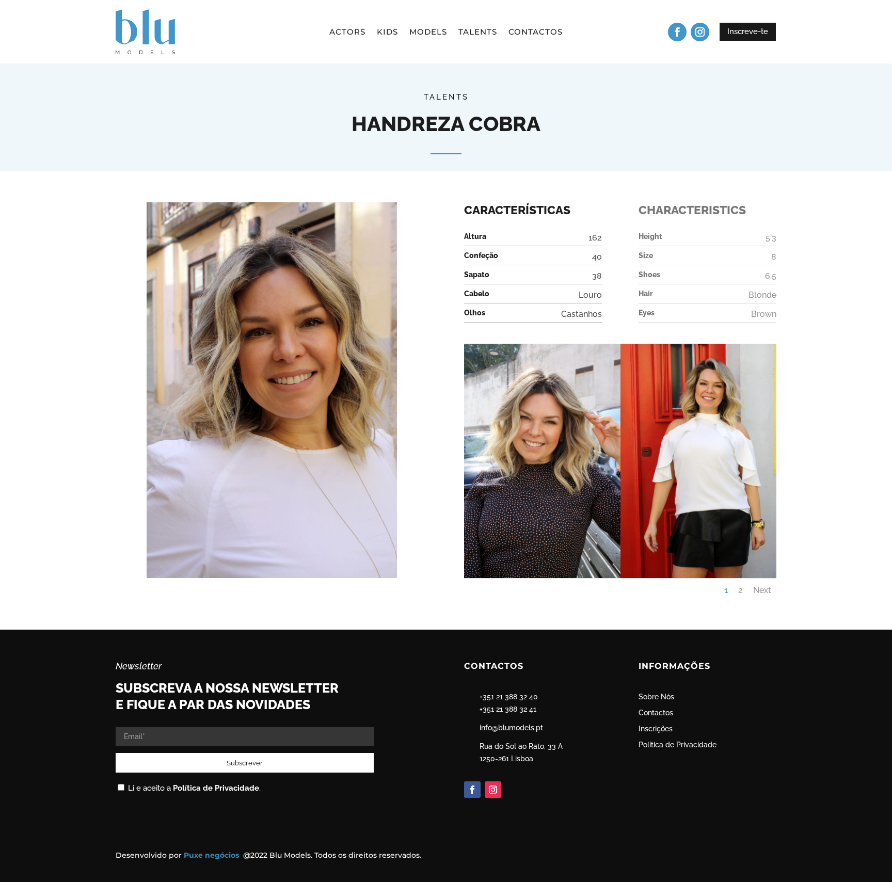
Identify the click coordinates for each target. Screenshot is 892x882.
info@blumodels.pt (511, 728)
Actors (347, 32)
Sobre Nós (656, 697)
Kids (387, 32)
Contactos (535, 32)
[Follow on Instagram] (700, 32)
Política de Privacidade (216, 788)
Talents (477, 32)
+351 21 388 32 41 (508, 709)
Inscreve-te (747, 31)
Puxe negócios (212, 855)
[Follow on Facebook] (677, 32)
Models (428, 32)
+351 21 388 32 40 (509, 697)
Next (762, 590)
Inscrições (656, 729)
